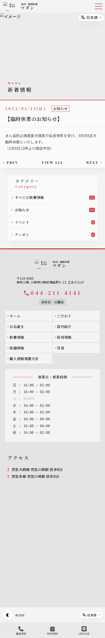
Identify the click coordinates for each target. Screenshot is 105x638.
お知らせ (60, 108)
